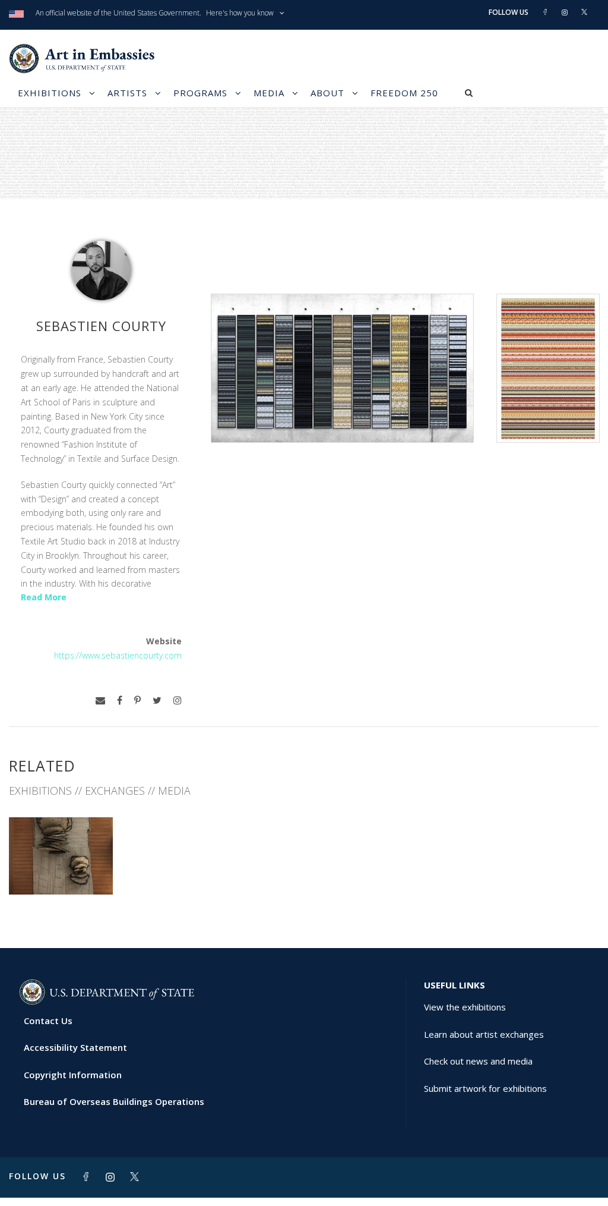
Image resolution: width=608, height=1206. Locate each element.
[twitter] (157, 700)
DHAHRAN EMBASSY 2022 (60, 863)
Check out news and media (478, 1061)
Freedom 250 (404, 93)
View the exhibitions (465, 1007)
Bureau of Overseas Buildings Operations (114, 1101)
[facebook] (119, 700)
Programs (200, 93)
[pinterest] (137, 700)
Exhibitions (49, 93)
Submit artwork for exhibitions (485, 1088)
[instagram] (177, 700)
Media (269, 93)
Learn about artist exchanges (484, 1034)
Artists (127, 93)
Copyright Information (73, 1075)
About (327, 93)
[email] (100, 700)
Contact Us (48, 1020)
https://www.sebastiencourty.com (118, 655)
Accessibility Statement (75, 1047)
